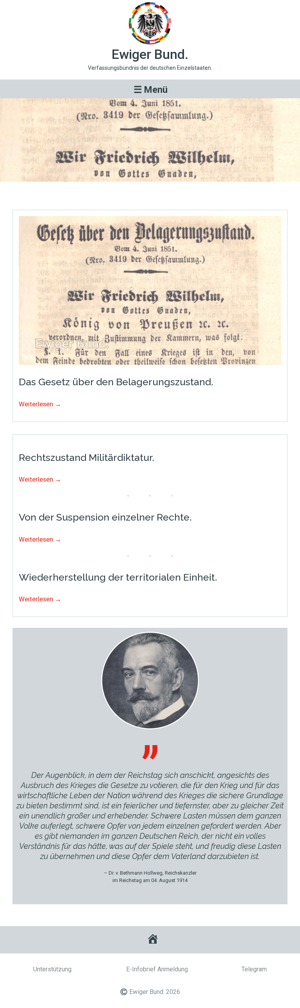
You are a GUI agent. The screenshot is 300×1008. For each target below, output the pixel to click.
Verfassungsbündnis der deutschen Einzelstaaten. (150, 68)
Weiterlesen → (40, 404)
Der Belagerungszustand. (150, 192)
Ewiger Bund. (150, 54)
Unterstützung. (53, 969)
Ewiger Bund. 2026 (154, 992)
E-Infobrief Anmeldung (157, 969)
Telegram (254, 969)
